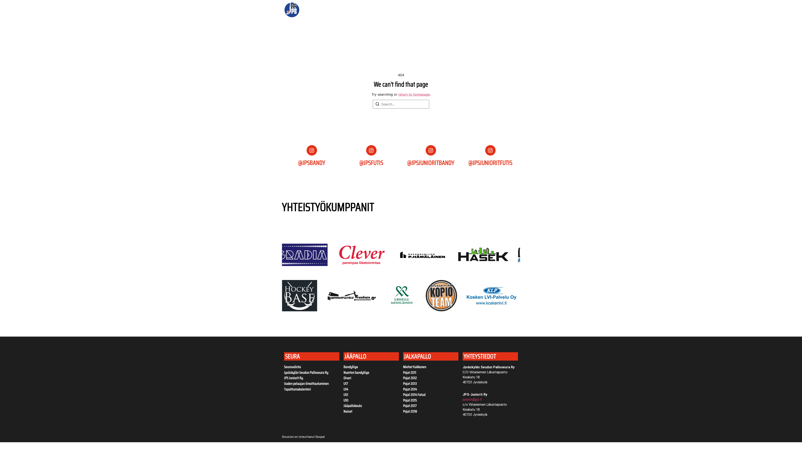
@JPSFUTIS (371, 163)
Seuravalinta (292, 367)
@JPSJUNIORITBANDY (430, 163)
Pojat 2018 (410, 411)
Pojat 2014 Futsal (414, 395)
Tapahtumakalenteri (297, 389)
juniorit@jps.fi (472, 400)
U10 (346, 400)
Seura (343, 10)
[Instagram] (312, 150)
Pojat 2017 (410, 406)
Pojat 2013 (410, 383)
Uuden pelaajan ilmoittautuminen (306, 383)
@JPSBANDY (311, 163)
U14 (346, 389)
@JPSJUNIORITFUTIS (490, 163)
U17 (346, 383)
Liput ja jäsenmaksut (374, 10)
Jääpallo (402, 10)
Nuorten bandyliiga (356, 372)
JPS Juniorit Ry (293, 378)
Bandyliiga (351, 367)
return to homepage (414, 94)
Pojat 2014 (410, 389)
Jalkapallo (428, 10)
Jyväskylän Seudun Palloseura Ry (306, 372)
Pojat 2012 (410, 378)
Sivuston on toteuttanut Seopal (303, 436)
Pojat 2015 (410, 400)
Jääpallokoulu (353, 406)
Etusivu (328, 10)
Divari (347, 378)
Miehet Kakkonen (414, 367)
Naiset (348, 411)
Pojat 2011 (409, 372)
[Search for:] (401, 104)
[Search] (377, 104)
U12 (346, 395)
